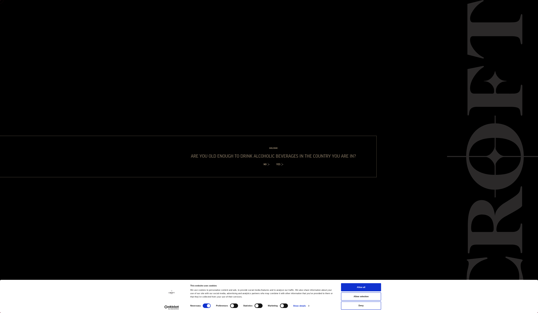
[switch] (234, 305)
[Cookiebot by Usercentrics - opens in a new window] (171, 307)
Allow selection (361, 296)
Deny (361, 305)
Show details (299, 306)
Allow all (361, 287)
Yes (278, 164)
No (265, 164)
